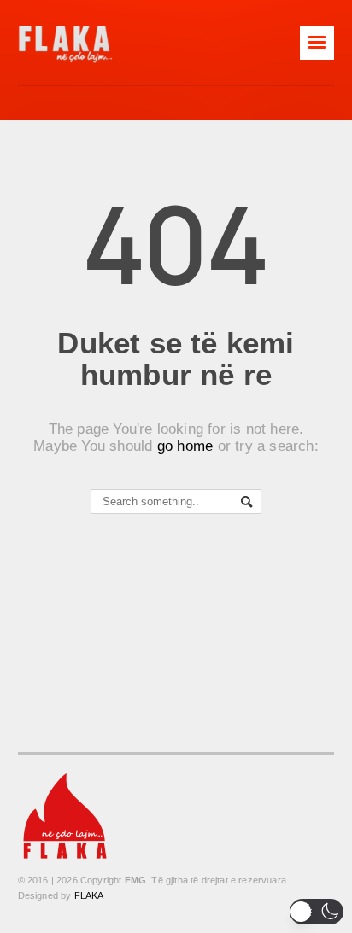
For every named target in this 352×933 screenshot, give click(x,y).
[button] (316, 911)
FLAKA (89, 895)
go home (185, 446)
